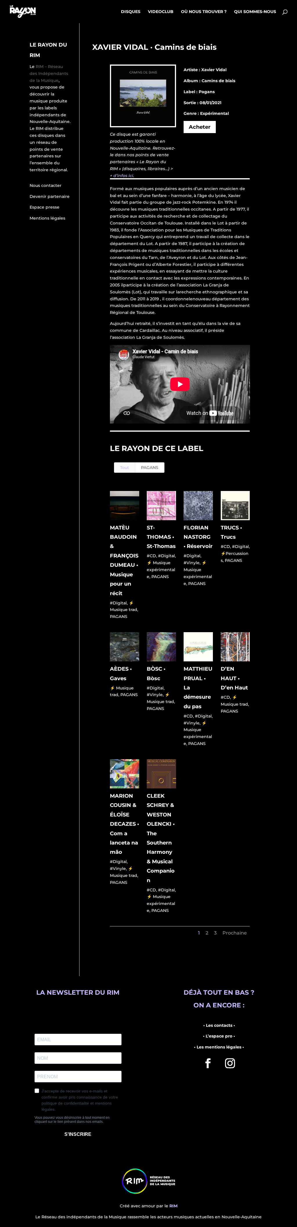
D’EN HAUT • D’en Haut (234, 678)
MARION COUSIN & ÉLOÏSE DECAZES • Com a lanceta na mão (124, 824)
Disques (130, 12)
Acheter (200, 127)
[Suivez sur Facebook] (208, 1063)
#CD (151, 555)
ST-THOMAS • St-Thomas (161, 537)
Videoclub (160, 12)
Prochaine (234, 933)
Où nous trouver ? (204, 12)
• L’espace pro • (219, 1036)
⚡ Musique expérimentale (161, 569)
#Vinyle (192, 562)
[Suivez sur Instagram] (230, 1063)
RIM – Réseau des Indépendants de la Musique (49, 73)
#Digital (118, 603)
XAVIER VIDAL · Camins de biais (154, 47)
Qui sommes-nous (255, 12)
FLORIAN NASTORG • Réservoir (198, 537)
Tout (124, 467)
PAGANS (149, 467)
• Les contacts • (219, 1025)
